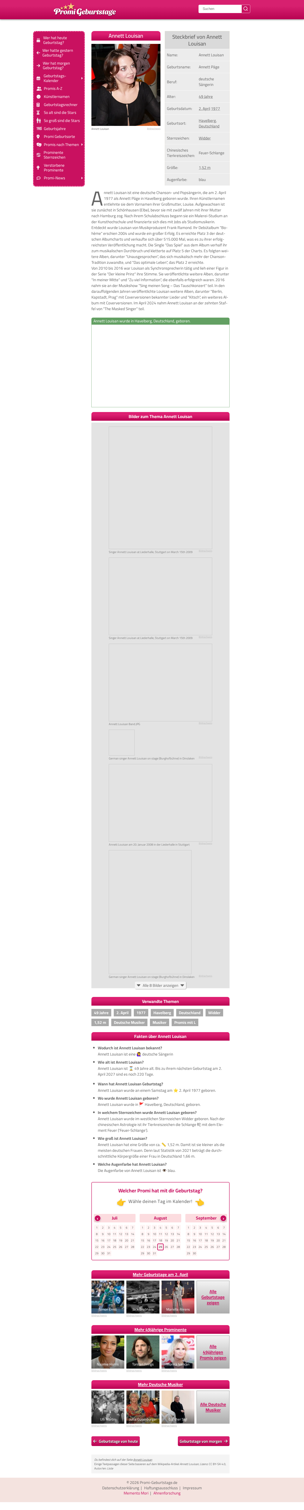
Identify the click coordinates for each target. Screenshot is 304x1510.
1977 (215, 108)
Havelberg (207, 120)
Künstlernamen (56, 97)
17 (108, 1240)
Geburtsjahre (55, 128)
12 (120, 1234)
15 (96, 1240)
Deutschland (209, 126)
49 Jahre (206, 96)
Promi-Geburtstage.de (158, 1482)
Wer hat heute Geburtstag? (55, 40)
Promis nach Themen (61, 145)
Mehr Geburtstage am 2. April (160, 1274)
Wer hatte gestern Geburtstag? (57, 52)
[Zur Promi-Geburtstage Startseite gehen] (85, 9)
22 (96, 1247)
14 (132, 1234)
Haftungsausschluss (161, 1488)
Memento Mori (136, 1493)
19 (120, 1240)
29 (96, 1253)
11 (114, 1234)
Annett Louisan (142, 1459)
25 (114, 1247)
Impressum (192, 1488)
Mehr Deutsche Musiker (160, 1384)
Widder (205, 138)
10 (108, 1234)
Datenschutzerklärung (120, 1488)
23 (102, 1247)
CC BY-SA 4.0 (217, 1464)
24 (108, 1247)
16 (102, 1240)
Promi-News (54, 178)
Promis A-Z (53, 89)
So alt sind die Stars (60, 113)
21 (132, 1240)
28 (132, 1247)
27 (126, 1247)
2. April (204, 108)
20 (126, 1240)
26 (120, 1247)
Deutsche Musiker (129, 1022)
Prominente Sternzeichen (54, 154)
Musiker (159, 1022)
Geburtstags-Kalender (55, 78)
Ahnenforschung (167, 1493)
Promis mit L (185, 1022)
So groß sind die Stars (62, 121)
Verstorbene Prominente (54, 167)
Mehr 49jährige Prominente (160, 1330)
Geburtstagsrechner (61, 105)
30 (102, 1253)
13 (126, 1234)
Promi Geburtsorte (59, 137)
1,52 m (205, 167)
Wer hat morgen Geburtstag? (56, 65)
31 (108, 1253)
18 (114, 1240)
